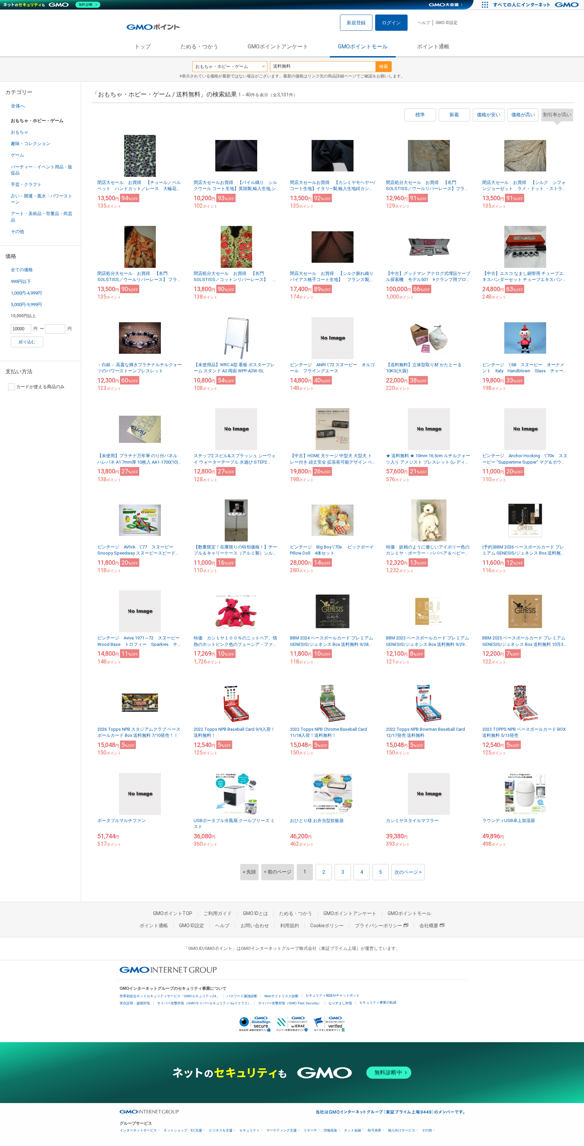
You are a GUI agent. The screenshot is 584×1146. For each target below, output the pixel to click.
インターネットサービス (138, 1130)
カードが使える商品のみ (40, 386)
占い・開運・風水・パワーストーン (41, 199)
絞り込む (27, 342)
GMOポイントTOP (172, 913)
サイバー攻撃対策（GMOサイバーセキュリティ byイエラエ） (204, 1003)
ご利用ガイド (217, 913)
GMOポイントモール (363, 46)
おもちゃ (19, 132)
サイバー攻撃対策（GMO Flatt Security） (289, 1003)
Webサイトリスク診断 (281, 996)
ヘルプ (424, 22)
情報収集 (330, 1130)
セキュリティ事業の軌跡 (377, 1002)
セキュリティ (249, 1130)
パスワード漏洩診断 (242, 996)
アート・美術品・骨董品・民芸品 (41, 216)
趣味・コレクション (30, 143)
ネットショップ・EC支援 (183, 1130)
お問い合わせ (255, 925)
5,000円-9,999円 (26, 304)
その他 (17, 231)
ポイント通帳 (433, 46)
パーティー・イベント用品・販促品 (41, 170)
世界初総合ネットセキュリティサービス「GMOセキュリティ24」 (170, 996)
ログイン (391, 22)
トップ (143, 46)
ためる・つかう (199, 46)
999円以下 (21, 281)
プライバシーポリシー (378, 925)
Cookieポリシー (327, 925)
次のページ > (408, 872)
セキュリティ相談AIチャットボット (333, 995)
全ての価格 (22, 269)
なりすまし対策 (340, 1003)
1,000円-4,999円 (26, 293)
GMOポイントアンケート (278, 46)
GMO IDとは (255, 913)
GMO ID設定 (447, 22)
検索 (383, 66)
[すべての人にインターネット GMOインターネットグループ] (537, 4)
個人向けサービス (401, 1130)
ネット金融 (352, 1130)
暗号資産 (374, 1130)
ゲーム (17, 155)
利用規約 (289, 925)
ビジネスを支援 (221, 1130)
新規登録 (356, 22)
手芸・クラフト (26, 184)
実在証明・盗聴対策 (135, 1003)
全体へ (18, 106)
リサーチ (310, 1130)
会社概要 (428, 925)
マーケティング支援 (281, 1130)
